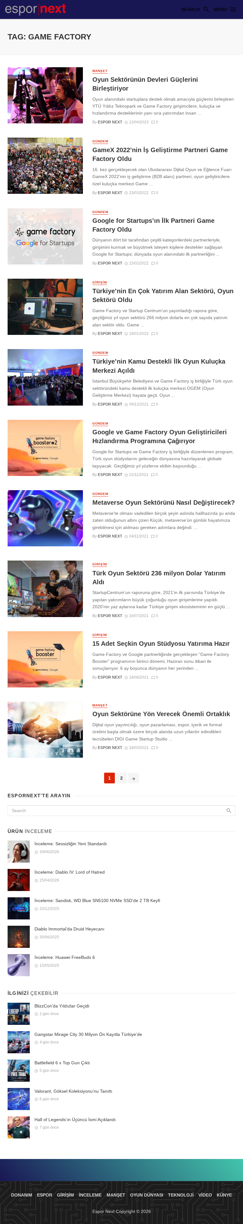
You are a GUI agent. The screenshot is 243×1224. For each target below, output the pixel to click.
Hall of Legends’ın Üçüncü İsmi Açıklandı (75, 1119)
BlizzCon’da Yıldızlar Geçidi (61, 1005)
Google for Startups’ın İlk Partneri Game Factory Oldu (153, 225)
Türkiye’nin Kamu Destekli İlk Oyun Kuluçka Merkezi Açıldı (158, 366)
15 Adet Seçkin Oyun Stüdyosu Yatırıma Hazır (161, 643)
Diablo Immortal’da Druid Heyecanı (69, 928)
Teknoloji (181, 1194)
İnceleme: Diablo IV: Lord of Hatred (69, 872)
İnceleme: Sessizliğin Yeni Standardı (70, 843)
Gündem (100, 141)
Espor (44, 1194)
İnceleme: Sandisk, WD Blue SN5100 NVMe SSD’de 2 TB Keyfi (97, 900)
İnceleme (90, 1194)
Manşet (100, 71)
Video (205, 1194)
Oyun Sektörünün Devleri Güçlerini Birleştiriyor (145, 84)
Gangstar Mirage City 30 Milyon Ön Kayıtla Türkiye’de (88, 1034)
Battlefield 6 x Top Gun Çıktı (62, 1062)
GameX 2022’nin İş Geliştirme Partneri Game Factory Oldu (160, 154)
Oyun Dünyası (146, 1194)
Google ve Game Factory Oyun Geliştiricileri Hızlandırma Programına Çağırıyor (159, 436)
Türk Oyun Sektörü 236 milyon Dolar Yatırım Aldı (159, 577)
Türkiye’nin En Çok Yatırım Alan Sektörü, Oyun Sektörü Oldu (163, 295)
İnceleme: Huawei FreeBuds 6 (64, 957)
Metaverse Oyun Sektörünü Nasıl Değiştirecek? (163, 502)
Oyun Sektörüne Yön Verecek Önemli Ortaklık (161, 713)
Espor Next (110, 122)
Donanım (21, 1194)
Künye (224, 1194)
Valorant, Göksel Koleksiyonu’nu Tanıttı (73, 1091)
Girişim (99, 282)
